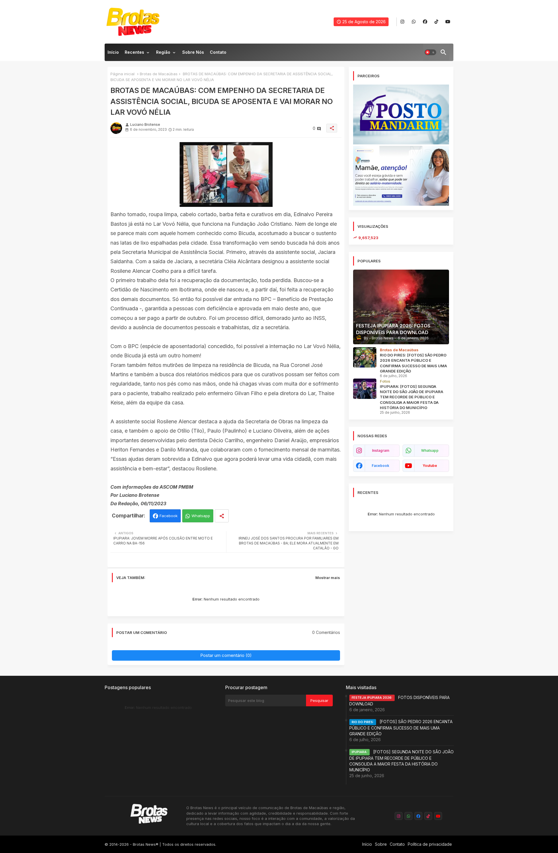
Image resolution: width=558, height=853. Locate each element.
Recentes (134, 52)
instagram (380, 450)
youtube (430, 465)
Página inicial (122, 73)
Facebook (169, 515)
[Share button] (222, 515)
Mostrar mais (327, 577)
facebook (380, 465)
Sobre (381, 844)
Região (163, 52)
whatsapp (430, 450)
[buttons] (402, 21)
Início (113, 52)
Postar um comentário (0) (226, 655)
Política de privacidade (430, 844)
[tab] (113, 54)
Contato (218, 52)
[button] (430, 52)
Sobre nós (193, 52)
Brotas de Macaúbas (159, 73)
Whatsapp (201, 515)
